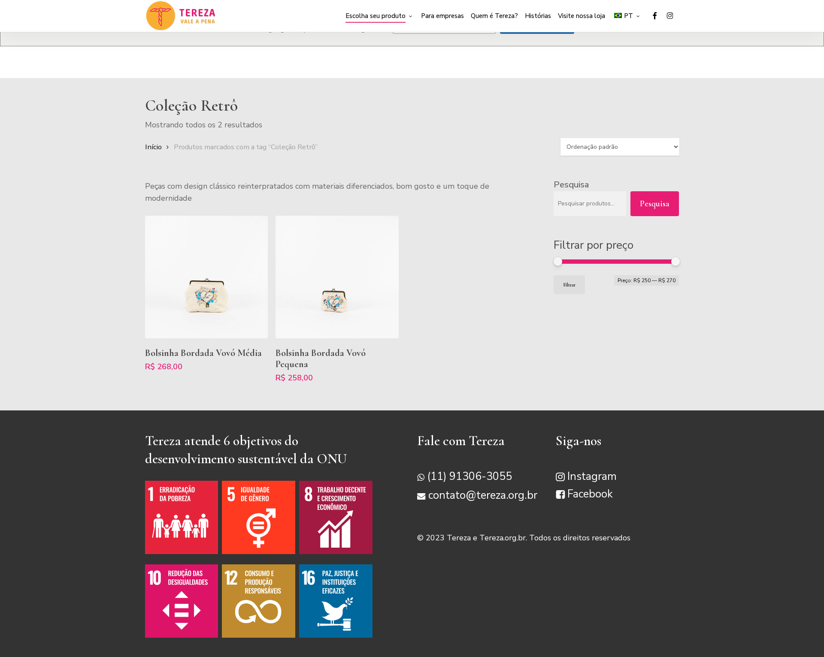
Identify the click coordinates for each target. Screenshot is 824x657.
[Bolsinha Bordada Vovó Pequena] (337, 277)
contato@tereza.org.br (482, 495)
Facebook (590, 494)
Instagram (592, 476)
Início (153, 147)
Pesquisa (571, 184)
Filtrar (569, 285)
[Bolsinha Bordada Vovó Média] (206, 277)
